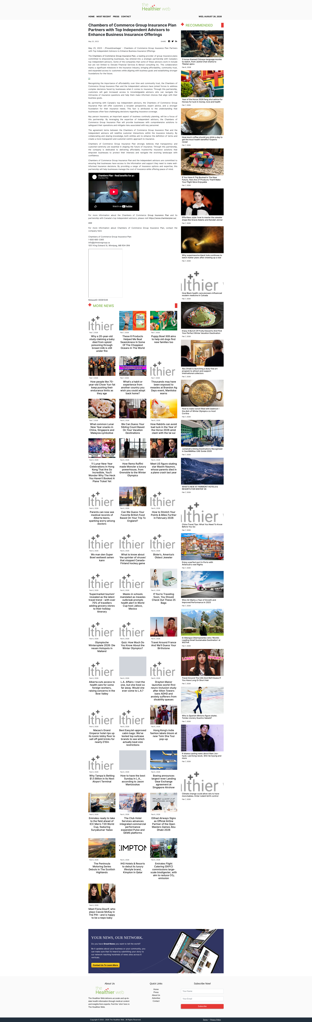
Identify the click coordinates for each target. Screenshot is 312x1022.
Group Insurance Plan (158, 215)
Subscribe (202, 1006)
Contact (156, 1001)
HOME (91, 16)
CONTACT (126, 16)
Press (156, 992)
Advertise (156, 998)
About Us (156, 995)
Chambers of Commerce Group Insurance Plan (114, 56)
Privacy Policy (215, 1020)
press (116, 16)
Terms (205, 1020)
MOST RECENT (104, 16)
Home (156, 989)
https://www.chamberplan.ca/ (162, 218)
